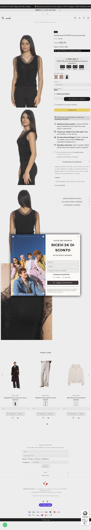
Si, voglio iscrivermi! (63, 283)
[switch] (85, 523)
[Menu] (88, 511)
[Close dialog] (78, 236)
